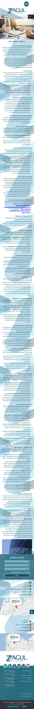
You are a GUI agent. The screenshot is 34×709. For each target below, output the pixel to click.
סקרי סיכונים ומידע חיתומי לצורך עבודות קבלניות (9, 685)
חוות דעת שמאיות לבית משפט (25, 681)
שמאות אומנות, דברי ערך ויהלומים (26, 678)
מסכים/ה (24, 706)
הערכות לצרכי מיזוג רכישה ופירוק (9, 675)
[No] (32, 704)
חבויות (30, 673)
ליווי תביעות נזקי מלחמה (26, 696)
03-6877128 (25, 587)
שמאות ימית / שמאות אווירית (25, 675)
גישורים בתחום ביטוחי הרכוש (25, 694)
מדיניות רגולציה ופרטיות (13, 706)
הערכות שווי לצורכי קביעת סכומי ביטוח (9, 671)
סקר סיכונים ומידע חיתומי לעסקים (9, 682)
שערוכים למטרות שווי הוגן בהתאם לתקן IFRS (9, 678)
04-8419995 (25, 622)
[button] (32, 612)
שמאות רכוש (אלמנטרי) (26, 670)
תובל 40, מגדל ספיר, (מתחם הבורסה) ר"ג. (17, 589)
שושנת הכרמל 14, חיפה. (22, 625)
